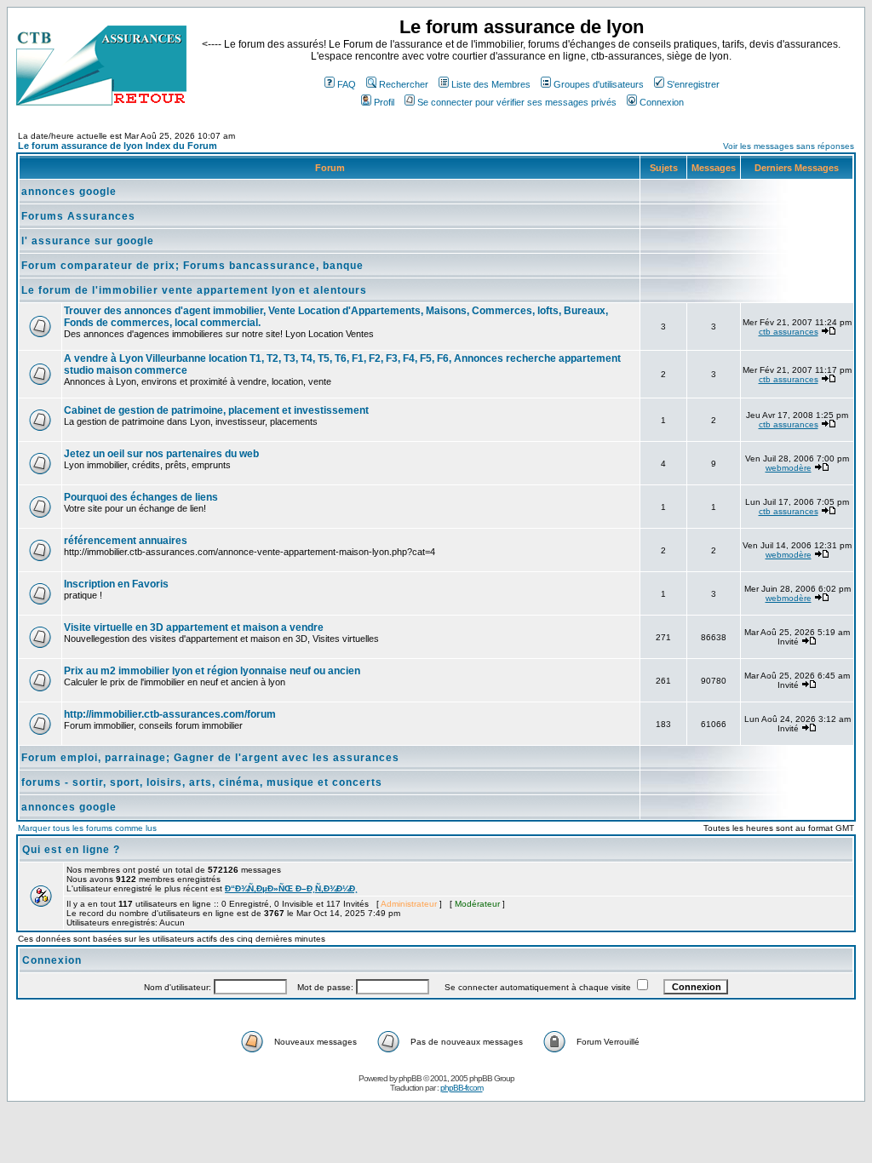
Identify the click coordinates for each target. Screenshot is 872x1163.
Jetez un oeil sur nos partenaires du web (161, 454)
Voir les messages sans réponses (788, 146)
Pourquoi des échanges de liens (141, 497)
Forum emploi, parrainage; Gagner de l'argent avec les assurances (210, 758)
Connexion (662, 102)
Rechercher (403, 84)
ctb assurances (788, 331)
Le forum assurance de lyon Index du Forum (117, 145)
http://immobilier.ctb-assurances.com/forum (170, 714)
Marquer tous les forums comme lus (87, 828)
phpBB (410, 1078)
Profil (384, 102)
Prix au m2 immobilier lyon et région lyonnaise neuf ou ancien (212, 671)
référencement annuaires (125, 541)
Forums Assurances (78, 216)
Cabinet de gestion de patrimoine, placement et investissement (216, 410)
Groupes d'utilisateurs (599, 84)
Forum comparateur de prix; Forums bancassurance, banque (192, 266)
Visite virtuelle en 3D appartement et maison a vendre (194, 627)
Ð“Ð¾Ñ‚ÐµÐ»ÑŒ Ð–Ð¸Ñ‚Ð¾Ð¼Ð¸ (291, 888)
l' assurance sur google (87, 241)
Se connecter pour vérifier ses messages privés (517, 102)
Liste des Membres (491, 84)
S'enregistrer (693, 84)
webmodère (789, 468)
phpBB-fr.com (461, 1087)
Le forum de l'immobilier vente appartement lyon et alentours (194, 290)
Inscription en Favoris (116, 584)
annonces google (69, 192)
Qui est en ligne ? (71, 850)
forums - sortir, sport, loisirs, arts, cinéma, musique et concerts (201, 782)
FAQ (346, 84)
